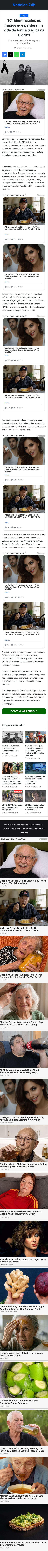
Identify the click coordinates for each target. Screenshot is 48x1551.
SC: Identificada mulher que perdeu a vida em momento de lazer (35, 807)
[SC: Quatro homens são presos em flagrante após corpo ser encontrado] (35, 768)
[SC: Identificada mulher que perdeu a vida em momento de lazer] (35, 796)
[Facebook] (4, 54)
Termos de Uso (39, 829)
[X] (10, 54)
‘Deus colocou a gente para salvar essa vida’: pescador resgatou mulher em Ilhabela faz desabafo (34, 750)
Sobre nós (24, 833)
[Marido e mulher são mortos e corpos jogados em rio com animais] (12, 737)
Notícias (24, 16)
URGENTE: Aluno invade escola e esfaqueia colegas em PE (12, 807)
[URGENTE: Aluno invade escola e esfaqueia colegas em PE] (12, 796)
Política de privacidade (12, 829)
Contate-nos (27, 829)
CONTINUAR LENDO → (24, 711)
